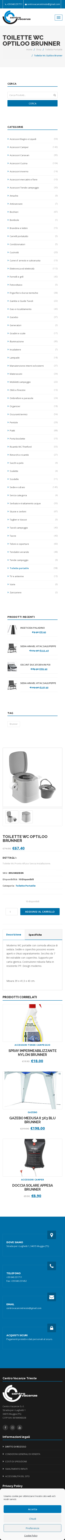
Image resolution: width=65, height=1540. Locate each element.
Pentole (34, 422)
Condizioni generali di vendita (22, 1454)
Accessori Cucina (34, 163)
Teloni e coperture (34, 543)
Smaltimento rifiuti (16, 1468)
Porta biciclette (34, 438)
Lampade (34, 357)
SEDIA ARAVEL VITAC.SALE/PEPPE (38, 646)
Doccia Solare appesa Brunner (32, 1187)
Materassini (34, 373)
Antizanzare (34, 203)
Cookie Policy (30, 1535)
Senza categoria (34, 495)
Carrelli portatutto (34, 236)
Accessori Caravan (34, 155)
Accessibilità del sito (17, 1476)
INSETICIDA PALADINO (32, 627)
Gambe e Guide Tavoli (34, 301)
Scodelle (34, 479)
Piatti (34, 430)
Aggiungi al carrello (40, 911)
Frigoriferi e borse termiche (34, 292)
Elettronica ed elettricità (34, 268)
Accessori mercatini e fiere (34, 179)
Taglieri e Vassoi (34, 519)
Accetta (32, 1509)
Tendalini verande (34, 552)
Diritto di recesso (15, 1446)
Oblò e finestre (34, 390)
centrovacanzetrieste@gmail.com (43, 4)
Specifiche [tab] (35, 934)
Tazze (34, 535)
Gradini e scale (34, 333)
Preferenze (32, 1528)
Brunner (14, 724)
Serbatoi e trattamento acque (34, 503)
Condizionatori (34, 244)
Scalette (34, 471)
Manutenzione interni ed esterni (34, 365)
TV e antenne (34, 576)
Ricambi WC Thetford (34, 446)
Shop (38, 49)
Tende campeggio (34, 560)
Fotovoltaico (34, 284)
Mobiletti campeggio (34, 381)
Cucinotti (34, 252)
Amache (34, 195)
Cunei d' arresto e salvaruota (34, 260)
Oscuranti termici (34, 414)
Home (29, 49)
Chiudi (32, 1518)
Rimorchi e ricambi (34, 454)
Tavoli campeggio (34, 527)
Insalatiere (34, 349)
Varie (34, 584)
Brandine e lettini (34, 228)
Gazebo (34, 317)
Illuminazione (34, 341)
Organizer (34, 406)
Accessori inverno (34, 171)
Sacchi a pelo (34, 462)
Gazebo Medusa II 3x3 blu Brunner (32, 1120)
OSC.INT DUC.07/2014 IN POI (35, 664)
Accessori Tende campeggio (34, 187)
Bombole (34, 220)
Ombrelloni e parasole (34, 398)
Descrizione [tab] (13, 934)
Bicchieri (34, 211)
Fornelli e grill (34, 276)
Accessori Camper (34, 147)
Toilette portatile (53, 49)
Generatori (34, 325)
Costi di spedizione (16, 1461)
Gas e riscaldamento (34, 309)
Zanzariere (34, 592)
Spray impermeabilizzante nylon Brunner (32, 1053)
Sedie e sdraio (34, 487)
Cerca (32, 103)
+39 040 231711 (15, 4)
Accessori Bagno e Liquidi (34, 139)
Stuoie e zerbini (34, 511)
